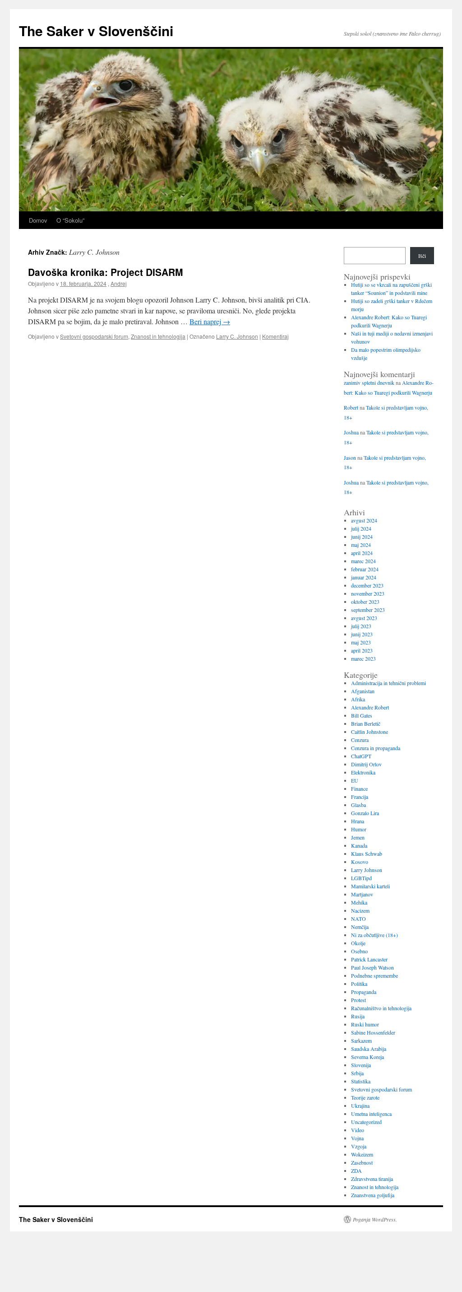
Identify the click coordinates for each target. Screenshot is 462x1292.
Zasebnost (362, 1162)
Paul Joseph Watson (372, 967)
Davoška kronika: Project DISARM (105, 272)
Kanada (359, 845)
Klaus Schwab (366, 853)
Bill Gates (361, 715)
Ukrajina (360, 1105)
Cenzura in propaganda (375, 747)
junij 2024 (362, 536)
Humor (358, 829)
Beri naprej (209, 321)
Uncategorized (366, 1121)
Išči (422, 255)
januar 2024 (363, 577)
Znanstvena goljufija (372, 1195)
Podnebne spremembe (374, 975)
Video (357, 1129)
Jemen (358, 837)
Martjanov (362, 894)
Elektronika (363, 772)
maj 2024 (361, 544)
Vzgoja (358, 1146)
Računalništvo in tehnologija (381, 1008)
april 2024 (362, 552)
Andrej (119, 283)
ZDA (356, 1170)
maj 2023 (361, 642)
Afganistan (362, 691)
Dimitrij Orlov (366, 764)
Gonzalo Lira (365, 812)
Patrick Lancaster (369, 959)
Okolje (358, 943)
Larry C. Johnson (237, 336)
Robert (351, 407)
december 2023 (367, 585)
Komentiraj (275, 336)
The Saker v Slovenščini (96, 30)
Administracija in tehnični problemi (388, 682)
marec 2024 (363, 560)
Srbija (357, 1073)
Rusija (358, 1016)
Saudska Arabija (368, 1048)
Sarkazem (361, 1040)
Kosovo (359, 861)
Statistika (360, 1081)
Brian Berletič (365, 723)
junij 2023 (362, 634)
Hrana (357, 821)
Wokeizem (362, 1154)
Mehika (359, 902)
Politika (359, 983)
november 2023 (367, 593)
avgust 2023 (364, 617)
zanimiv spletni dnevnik (369, 382)
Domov (38, 220)
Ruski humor (365, 1024)
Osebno (359, 951)
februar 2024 (365, 569)
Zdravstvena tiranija (372, 1178)
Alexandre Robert (370, 707)
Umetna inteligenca (371, 1113)
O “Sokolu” (70, 220)
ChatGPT (361, 756)
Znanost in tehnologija (158, 336)
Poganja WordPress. (375, 1219)
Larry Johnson (366, 869)
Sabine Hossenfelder (373, 1032)
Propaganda (363, 991)
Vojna (357, 1138)
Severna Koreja (367, 1056)
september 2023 (368, 609)
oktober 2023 (365, 601)
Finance (359, 788)
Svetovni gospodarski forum (94, 336)
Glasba (358, 804)
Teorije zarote (365, 1097)
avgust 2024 (364, 520)
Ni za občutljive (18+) (374, 934)
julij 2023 (361, 626)
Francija (359, 796)
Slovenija (361, 1064)
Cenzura (360, 739)
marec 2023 (363, 658)
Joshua (351, 432)
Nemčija (360, 926)
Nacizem (360, 910)
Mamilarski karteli (370, 886)
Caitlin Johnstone (369, 731)
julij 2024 (361, 528)
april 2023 (362, 650)
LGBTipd (361, 878)
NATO (358, 918)
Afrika (358, 699)
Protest (358, 999)
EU (354, 780)
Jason (350, 457)
